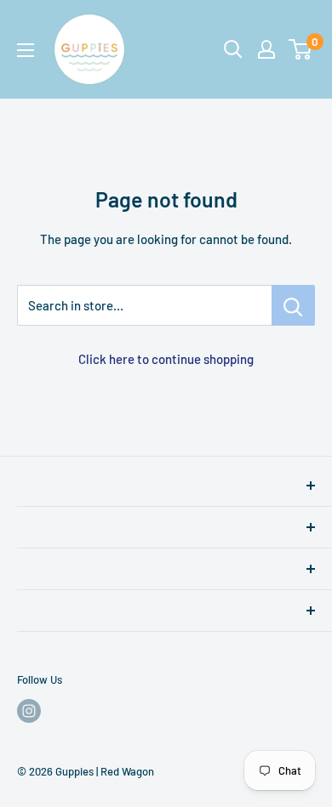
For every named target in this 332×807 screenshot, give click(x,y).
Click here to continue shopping (166, 359)
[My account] (266, 49)
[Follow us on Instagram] (29, 711)
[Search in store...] (293, 305)
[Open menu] (25, 50)
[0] (301, 49)
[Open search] (233, 49)
